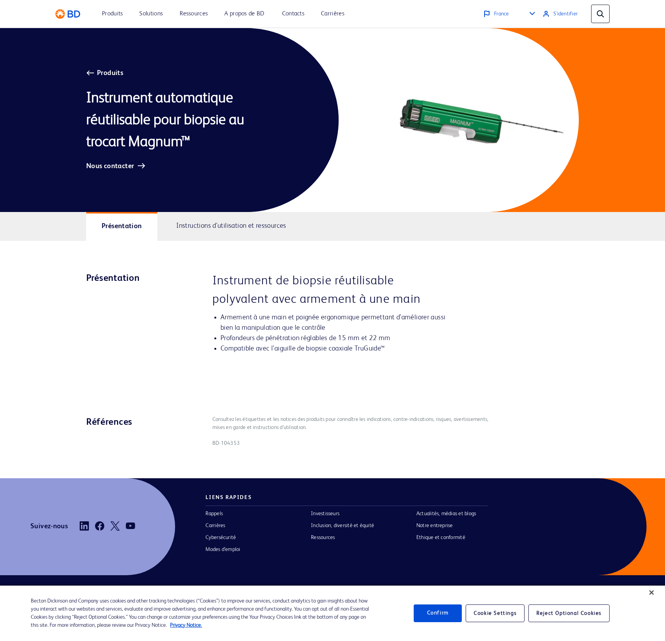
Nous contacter (110, 166)
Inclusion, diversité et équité (342, 525)
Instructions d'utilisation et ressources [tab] (231, 225)
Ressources (323, 537)
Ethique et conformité (440, 537)
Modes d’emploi (223, 549)
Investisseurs (325, 513)
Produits (110, 73)
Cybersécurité (221, 537)
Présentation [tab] (122, 226)
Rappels (214, 513)
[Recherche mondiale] (600, 14)
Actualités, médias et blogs (446, 513)
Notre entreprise (434, 525)
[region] (332, 613)
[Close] (651, 592)
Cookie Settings (495, 613)
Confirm (438, 613)
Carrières (215, 525)
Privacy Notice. (186, 625)
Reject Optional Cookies (569, 613)
